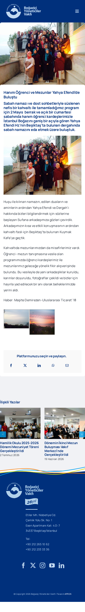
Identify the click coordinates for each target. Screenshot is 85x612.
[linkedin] (61, 568)
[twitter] (33, 568)
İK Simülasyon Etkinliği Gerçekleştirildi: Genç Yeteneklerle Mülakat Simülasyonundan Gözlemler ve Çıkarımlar (46, 451)
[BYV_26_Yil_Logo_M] (24, 487)
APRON (68, 596)
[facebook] (23, 568)
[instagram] (42, 568)
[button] (3, 436)
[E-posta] (67, 365)
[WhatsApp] (53, 365)
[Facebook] (11, 365)
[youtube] (52, 568)
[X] (25, 365)
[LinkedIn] (39, 365)
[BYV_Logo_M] (23, 5)
